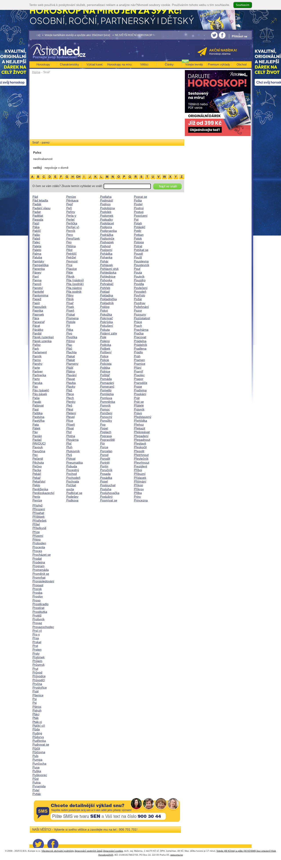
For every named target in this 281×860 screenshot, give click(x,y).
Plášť (69, 367)
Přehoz (139, 424)
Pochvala (72, 481)
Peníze (37, 500)
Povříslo (139, 295)
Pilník (70, 299)
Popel (104, 428)
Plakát (70, 360)
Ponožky (106, 420)
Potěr (137, 230)
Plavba (71, 383)
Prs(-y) (37, 630)
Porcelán (106, 451)
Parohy (37, 363)
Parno (36, 360)
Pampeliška (40, 265)
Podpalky (106, 219)
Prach (138, 325)
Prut (35, 668)
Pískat (70, 314)
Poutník (139, 276)
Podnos (105, 204)
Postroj (139, 208)
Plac (69, 345)
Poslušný (106, 496)
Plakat (70, 356)
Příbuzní (140, 473)
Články (169, 64)
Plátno (70, 371)
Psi (34, 699)
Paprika (37, 310)
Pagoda (37, 219)
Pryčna (37, 684)
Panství (37, 288)
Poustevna (141, 261)
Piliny (70, 295)
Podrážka (106, 234)
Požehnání (141, 306)
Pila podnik (73, 291)
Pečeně (37, 458)
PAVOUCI (39, 443)
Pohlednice (107, 276)
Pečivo (37, 466)
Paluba (37, 257)
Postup (139, 212)
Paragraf (38, 322)
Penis (36, 496)
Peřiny (70, 212)
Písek (70, 306)
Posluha (105, 489)
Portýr (104, 466)
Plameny (72, 363)
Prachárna (141, 329)
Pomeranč (107, 386)
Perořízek (73, 238)
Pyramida (39, 786)
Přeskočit (140, 447)
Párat (36, 325)
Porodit (105, 458)
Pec (35, 455)
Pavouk (37, 447)
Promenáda (40, 570)
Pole (103, 337)
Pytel (35, 790)
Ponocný (106, 417)
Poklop (105, 306)
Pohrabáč (106, 284)
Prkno (36, 539)
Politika (105, 367)
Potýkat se (141, 250)
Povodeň (140, 291)
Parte (36, 367)
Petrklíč (71, 253)
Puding (37, 733)
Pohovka (106, 280)
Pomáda (106, 379)
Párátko (37, 329)
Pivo (69, 333)
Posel (104, 481)
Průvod (37, 672)
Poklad (105, 291)
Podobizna (107, 208)
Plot (69, 432)
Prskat (36, 642)
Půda (36, 729)
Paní (35, 276)
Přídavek (140, 477)
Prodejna (38, 562)
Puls (35, 756)
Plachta (71, 352)
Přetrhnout (141, 455)
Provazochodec (43, 627)
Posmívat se (108, 500)
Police (104, 356)
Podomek (106, 215)
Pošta (138, 200)
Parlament (39, 352)
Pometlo (106, 390)
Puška (36, 771)
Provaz (37, 623)
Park (35, 348)
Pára (35, 318)
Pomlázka (107, 394)
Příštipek (38, 516)
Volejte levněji (194, 64)
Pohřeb (105, 288)
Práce (138, 322)
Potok (138, 238)
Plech (70, 398)
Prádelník (140, 345)
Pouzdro (140, 280)
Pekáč (36, 473)
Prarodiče (140, 383)
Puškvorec (39, 775)
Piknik (70, 276)
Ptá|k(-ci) (38, 725)
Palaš (36, 238)
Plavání (71, 375)
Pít (68, 325)
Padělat (37, 215)
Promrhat (38, 577)
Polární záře (108, 333)
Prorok (37, 589)
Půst (35, 778)
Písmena (72, 318)
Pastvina (38, 417)
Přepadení (141, 436)
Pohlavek (106, 265)
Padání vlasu (41, 208)
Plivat (70, 428)
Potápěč (139, 227)
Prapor (138, 379)
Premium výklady (219, 64)
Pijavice (71, 268)
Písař (70, 303)
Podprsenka (108, 230)
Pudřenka (39, 740)
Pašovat (38, 405)
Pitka (69, 329)
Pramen (139, 360)
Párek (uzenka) (43, 337)
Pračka (139, 333)
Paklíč (36, 230)
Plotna (70, 436)
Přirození (38, 509)
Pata (35, 424)
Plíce (69, 420)
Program (38, 566)
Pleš (69, 405)
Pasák (36, 401)
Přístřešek (39, 520)
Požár (138, 299)
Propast (37, 585)
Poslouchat (107, 485)
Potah (138, 223)
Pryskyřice (39, 687)
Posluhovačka (109, 493)
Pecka (36, 470)
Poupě (138, 253)
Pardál (36, 333)
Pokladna (106, 295)
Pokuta (105, 329)
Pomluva (106, 398)
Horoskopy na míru (119, 64)
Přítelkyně (39, 528)
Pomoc (105, 409)
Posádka (106, 477)
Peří (69, 208)
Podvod (105, 246)
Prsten (36, 649)
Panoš (36, 284)
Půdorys (38, 737)
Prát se (139, 401)
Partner (37, 371)
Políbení (106, 352)
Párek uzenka (42, 341)
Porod (104, 455)
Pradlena (140, 348)
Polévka (105, 345)
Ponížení (106, 413)
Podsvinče (107, 238)
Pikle (69, 272)
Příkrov (139, 489)
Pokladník (107, 303)
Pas (35, 386)
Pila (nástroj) (75, 280)
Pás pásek (39, 394)
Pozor (138, 310)
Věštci (144, 64)
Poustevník (141, 265)
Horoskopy (43, 64)
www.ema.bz (176, 855)
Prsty (36, 653)
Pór (102, 443)
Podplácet (107, 223)
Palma (36, 253)
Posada (105, 473)
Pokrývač (106, 318)
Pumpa (37, 759)
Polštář (105, 375)
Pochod (71, 473)
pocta (70, 489)
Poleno (105, 341)
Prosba (37, 592)
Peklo (36, 485)
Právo (138, 413)
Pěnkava (72, 200)
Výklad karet (94, 64)
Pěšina (71, 246)
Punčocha (39, 763)
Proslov (37, 596)
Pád (35, 196)
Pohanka (106, 257)
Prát (137, 398)
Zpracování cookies (113, 851)
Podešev (72, 496)
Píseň (70, 310)
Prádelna (140, 341)
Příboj (138, 470)
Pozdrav (139, 303)
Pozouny (140, 314)
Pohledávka (108, 272)
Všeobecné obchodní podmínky (57, 851)
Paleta (36, 246)
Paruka (37, 383)
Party (36, 379)
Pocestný (72, 470)
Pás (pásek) (40, 390)
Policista (106, 363)
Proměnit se (40, 573)
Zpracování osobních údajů (89, 851)
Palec (36, 242)
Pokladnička (108, 299)
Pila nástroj (74, 288)
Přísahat (38, 513)
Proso (36, 600)
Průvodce (39, 676)
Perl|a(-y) (72, 227)
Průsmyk (38, 664)
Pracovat (140, 337)
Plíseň (70, 424)
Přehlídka (140, 420)
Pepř (69, 204)
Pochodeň (73, 477)
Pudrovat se (40, 744)
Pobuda (71, 466)
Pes (69, 242)
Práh (137, 356)
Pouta (138, 272)
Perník (70, 230)
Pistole (71, 322)
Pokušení (106, 325)
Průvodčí (38, 680)
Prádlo (138, 352)
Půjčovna (38, 752)
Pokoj (104, 310)
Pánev (36, 272)
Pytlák (36, 794)
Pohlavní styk (109, 268)
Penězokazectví (43, 493)
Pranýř (138, 371)
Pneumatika (74, 462)
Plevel (70, 417)
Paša (36, 398)
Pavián (37, 436)
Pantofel (38, 291)
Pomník (105, 405)
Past (35, 409)
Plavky (70, 386)
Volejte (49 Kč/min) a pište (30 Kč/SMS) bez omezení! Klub (246, 851)
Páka (36, 227)
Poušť (138, 257)
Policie (104, 360)
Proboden (39, 543)
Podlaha (106, 196)
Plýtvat (71, 458)
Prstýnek (38, 657)
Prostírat (38, 608)
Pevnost (71, 261)
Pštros (36, 706)
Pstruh (36, 710)
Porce (104, 447)
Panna (36, 280)
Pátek (36, 428)
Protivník (38, 619)
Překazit (139, 428)
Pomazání (107, 383)
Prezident (140, 466)
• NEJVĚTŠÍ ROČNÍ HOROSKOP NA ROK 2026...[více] (130, 35)
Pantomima (40, 295)
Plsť (69, 443)
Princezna (141, 500)
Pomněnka (107, 401)
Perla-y (71, 215)
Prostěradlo (40, 604)
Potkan (139, 234)
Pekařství (38, 481)
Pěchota (38, 462)
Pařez (36, 345)
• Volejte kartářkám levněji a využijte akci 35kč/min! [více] (61, 35)
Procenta (38, 547)
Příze (36, 532)
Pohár (104, 261)
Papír (36, 303)
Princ (137, 496)
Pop (103, 424)
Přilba (138, 493)
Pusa (36, 767)
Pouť (137, 268)
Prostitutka (39, 611)
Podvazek (107, 242)
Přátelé (139, 405)
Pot (136, 219)
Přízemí (37, 535)
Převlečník (141, 458)
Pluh (69, 447)
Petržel (71, 257)
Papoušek (39, 306)
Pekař (36, 477)
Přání (137, 367)
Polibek (105, 348)
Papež (36, 299)
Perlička (71, 223)
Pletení (71, 413)
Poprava (106, 436)
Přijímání (140, 481)
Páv (35, 432)
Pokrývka (106, 322)
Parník (36, 356)
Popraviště (107, 439)
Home (36, 72)
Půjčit (36, 748)
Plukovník (73, 451)
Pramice (139, 363)
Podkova (72, 500)
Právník (139, 409)
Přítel (36, 524)
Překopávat (142, 432)
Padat (36, 212)
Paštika (37, 413)
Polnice (105, 371)
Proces (37, 551)
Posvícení (141, 215)
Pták (35, 718)
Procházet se (41, 554)
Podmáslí (106, 200)
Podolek (105, 212)
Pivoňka (71, 337)
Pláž (69, 390)
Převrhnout (141, 462)
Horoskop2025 (105, 855)
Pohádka (106, 253)
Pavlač (37, 439)
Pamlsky (38, 261)
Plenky (71, 401)
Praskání (140, 394)
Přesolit (139, 451)
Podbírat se (74, 493)
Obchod (242, 64)
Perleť (70, 219)
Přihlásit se (239, 36)
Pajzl (35, 223)
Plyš (69, 455)
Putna (36, 782)
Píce (69, 265)
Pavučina (38, 451)
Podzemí (106, 250)
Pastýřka (38, 420)
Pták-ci (37, 722)
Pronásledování (43, 581)
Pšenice (37, 695)
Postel (138, 204)
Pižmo (70, 341)
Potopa (139, 242)
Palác (36, 234)
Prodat (37, 558)
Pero (69, 234)
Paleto (36, 250)
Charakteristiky (69, 64)
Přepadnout (142, 439)
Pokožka (106, 314)
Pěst (69, 250)
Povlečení (141, 288)
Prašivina (140, 390)
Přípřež (37, 505)
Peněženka (40, 489)
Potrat (138, 246)
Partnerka (39, 375)
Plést (69, 409)
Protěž (36, 615)
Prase (138, 386)
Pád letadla (40, 200)
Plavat (70, 379)
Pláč (69, 348)
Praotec (139, 375)
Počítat (71, 485)
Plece (70, 394)
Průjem (37, 661)
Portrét (105, 462)
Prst (35, 646)
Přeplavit (140, 443)
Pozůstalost (142, 318)
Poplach (105, 432)
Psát (35, 691)
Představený (142, 417)
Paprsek (38, 314)
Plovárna (72, 439)
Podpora (106, 227)
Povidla (139, 284)
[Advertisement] (107, 108)
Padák (36, 204)
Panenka (38, 268)
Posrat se (140, 196)
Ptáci (35, 714)
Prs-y (36, 634)
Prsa (35, 638)
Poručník (106, 470)
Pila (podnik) (75, 284)
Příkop (138, 485)
